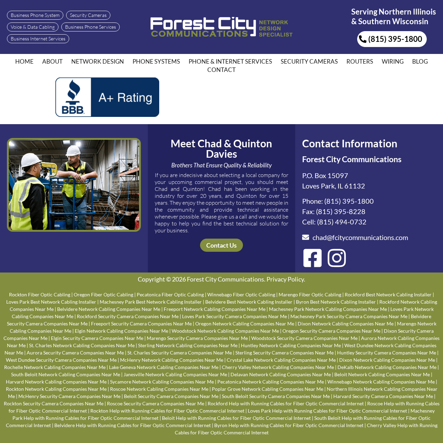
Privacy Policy (285, 279)
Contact (221, 69)
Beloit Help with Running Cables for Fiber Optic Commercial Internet (236, 418)
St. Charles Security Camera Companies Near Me (179, 353)
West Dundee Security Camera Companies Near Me (61, 360)
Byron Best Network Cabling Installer (336, 302)
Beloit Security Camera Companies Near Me (171, 396)
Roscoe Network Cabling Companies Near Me (159, 389)
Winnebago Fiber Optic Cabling (241, 294)
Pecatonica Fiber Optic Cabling (170, 294)
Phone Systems (156, 61)
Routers (359, 61)
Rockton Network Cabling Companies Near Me (56, 389)
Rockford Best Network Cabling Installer (388, 294)
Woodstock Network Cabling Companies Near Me (225, 331)
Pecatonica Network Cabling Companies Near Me (270, 382)
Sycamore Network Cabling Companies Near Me (162, 382)
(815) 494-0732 (342, 222)
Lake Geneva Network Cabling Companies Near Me (163, 367)
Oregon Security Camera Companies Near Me (331, 331)
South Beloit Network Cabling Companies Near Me (65, 374)
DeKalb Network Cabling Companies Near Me (386, 367)
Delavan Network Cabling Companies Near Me (280, 374)
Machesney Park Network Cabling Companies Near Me (328, 309)
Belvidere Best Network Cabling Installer (248, 302)
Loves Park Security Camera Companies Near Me (234, 316)
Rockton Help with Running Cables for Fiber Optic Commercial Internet (167, 411)
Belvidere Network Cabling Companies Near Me (108, 309)
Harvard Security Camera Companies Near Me (383, 396)
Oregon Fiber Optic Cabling (103, 294)
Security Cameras (309, 61)
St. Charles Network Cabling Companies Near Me (82, 345)
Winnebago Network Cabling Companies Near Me (381, 382)
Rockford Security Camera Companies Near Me (128, 316)
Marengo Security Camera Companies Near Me (197, 338)
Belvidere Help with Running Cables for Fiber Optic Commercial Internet (132, 425)
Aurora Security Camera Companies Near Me (75, 353)
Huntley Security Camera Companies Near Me (386, 353)
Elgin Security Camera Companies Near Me (97, 338)
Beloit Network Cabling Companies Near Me (382, 374)
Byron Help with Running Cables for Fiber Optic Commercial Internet (288, 425)
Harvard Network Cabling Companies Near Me (56, 382)
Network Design (97, 61)
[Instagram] (336, 258)
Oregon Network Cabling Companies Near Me (244, 323)
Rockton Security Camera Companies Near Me (53, 403)
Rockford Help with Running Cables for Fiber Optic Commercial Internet (286, 403)
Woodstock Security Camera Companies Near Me (304, 338)
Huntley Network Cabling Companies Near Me (291, 345)
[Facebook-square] (312, 258)
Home (24, 61)
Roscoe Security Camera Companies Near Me (155, 403)
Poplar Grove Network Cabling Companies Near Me (267, 389)
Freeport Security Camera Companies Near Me (141, 323)
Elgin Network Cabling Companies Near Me (121, 331)
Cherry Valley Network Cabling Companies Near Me (278, 367)
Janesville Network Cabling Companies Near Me (175, 374)
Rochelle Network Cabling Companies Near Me (55, 367)
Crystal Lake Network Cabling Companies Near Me (281, 360)
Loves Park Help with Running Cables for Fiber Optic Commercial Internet (327, 411)
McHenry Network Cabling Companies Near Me (171, 360)
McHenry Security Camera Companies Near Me (69, 396)
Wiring (393, 61)
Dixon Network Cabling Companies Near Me (346, 323)
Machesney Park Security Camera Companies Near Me (348, 316)
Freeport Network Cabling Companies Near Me (214, 309)
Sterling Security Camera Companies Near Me (284, 353)
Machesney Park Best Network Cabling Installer (151, 302)
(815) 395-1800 (349, 201)
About (52, 61)
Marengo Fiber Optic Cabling (310, 294)
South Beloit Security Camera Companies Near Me (276, 396)
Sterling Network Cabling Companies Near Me (187, 345)
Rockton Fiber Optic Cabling (39, 294)
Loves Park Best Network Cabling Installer (51, 302)
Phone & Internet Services (230, 61)
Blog (420, 61)
